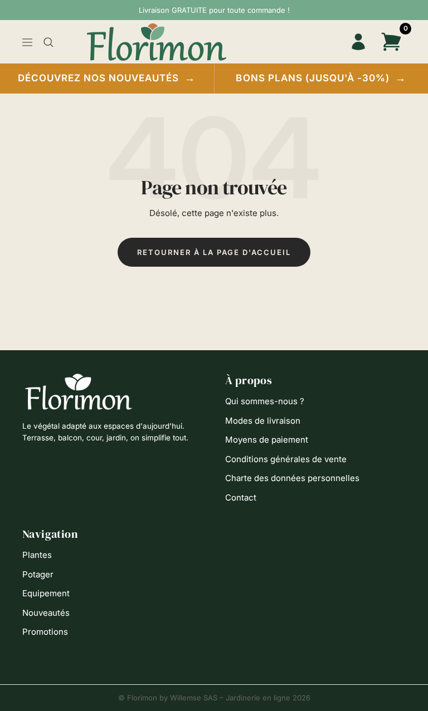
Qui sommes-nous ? (264, 401)
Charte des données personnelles (292, 478)
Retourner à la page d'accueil (214, 252)
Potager (38, 574)
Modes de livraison (262, 420)
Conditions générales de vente (286, 459)
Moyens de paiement (266, 439)
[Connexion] (358, 42)
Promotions (45, 631)
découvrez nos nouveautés (107, 78)
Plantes (37, 555)
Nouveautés (46, 612)
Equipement (46, 593)
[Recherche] (48, 42)
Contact (240, 497)
